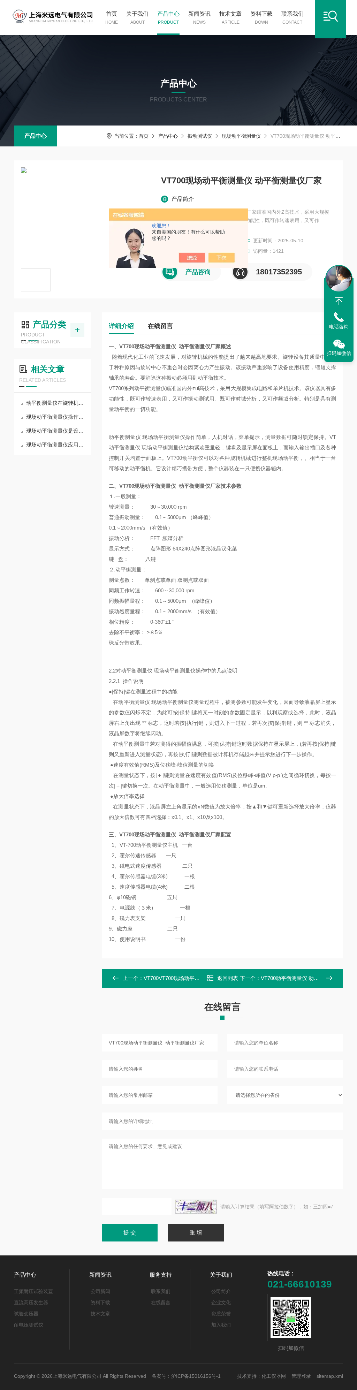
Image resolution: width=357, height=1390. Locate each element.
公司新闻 (100, 1291)
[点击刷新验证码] (196, 1207)
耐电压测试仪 (28, 1325)
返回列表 (227, 978)
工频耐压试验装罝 (33, 1291)
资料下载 (261, 18)
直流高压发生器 (31, 1302)
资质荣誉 (221, 1313)
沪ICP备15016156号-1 (196, 1376)
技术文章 (230, 18)
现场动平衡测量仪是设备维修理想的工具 (56, 431)
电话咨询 (339, 326)
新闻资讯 (199, 18)
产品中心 (168, 18)
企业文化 (221, 1302)
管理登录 (301, 1376)
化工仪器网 (273, 1376)
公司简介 (221, 1291)
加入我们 (221, 1325)
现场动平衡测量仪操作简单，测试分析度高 (56, 417)
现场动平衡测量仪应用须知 (56, 445)
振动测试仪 (200, 136)
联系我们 (292, 18)
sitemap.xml (330, 1376)
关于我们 (137, 18)
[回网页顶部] (339, 301)
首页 (111, 18)
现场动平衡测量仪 (241, 136)
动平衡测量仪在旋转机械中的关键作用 (56, 403)
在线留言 (160, 325)
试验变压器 (26, 1313)
